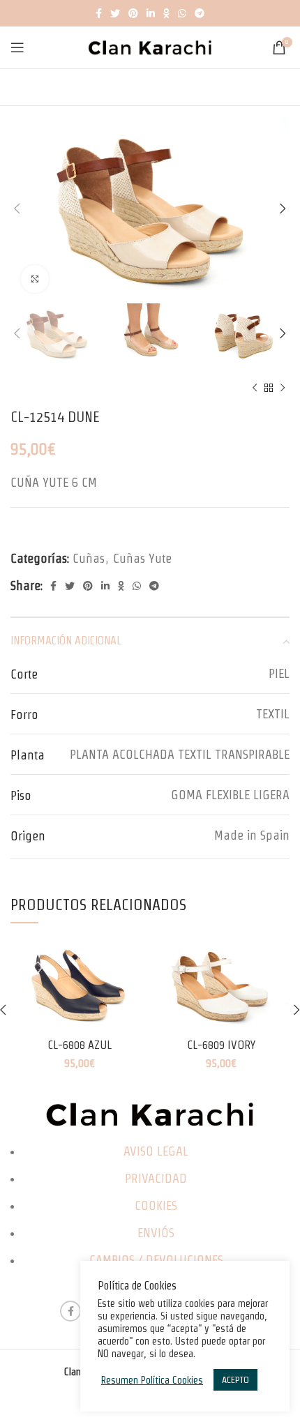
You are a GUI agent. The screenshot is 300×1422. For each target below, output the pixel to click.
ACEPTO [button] (235, 1380)
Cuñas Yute (142, 558)
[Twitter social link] (115, 13)
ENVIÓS (155, 1232)
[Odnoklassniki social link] (166, 13)
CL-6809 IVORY (221, 1044)
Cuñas (89, 558)
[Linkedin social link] (150, 13)
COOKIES (156, 1205)
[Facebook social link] (98, 13)
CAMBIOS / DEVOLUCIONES (156, 1259)
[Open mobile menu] (17, 47)
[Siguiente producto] (283, 388)
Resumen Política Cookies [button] (152, 1380)
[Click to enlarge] (35, 279)
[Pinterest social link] (133, 13)
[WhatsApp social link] (182, 13)
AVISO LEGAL (155, 1151)
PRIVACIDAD (156, 1178)
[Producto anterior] (255, 388)
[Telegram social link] (199, 13)
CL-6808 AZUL (79, 1044)
